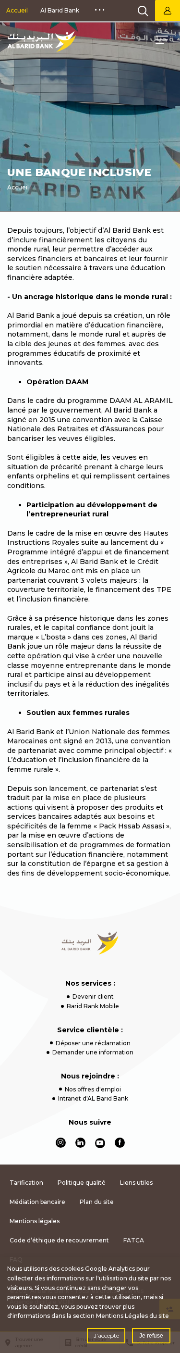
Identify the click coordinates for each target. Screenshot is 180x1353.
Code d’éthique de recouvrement (59, 1240)
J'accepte (106, 1335)
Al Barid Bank (59, 10)
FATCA (133, 1240)
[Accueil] (41, 41)
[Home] (90, 943)
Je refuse (151, 1335)
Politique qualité (82, 1182)
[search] (143, 10)
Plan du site (97, 1201)
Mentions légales (35, 1221)
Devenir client (93, 996)
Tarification (26, 1182)
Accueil (17, 10)
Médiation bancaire (37, 1201)
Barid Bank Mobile (93, 1006)
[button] (162, 41)
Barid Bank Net (167, 10)
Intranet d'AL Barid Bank (93, 1098)
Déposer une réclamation (93, 1043)
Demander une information (92, 1052)
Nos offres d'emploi (93, 1089)
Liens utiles (136, 1182)
